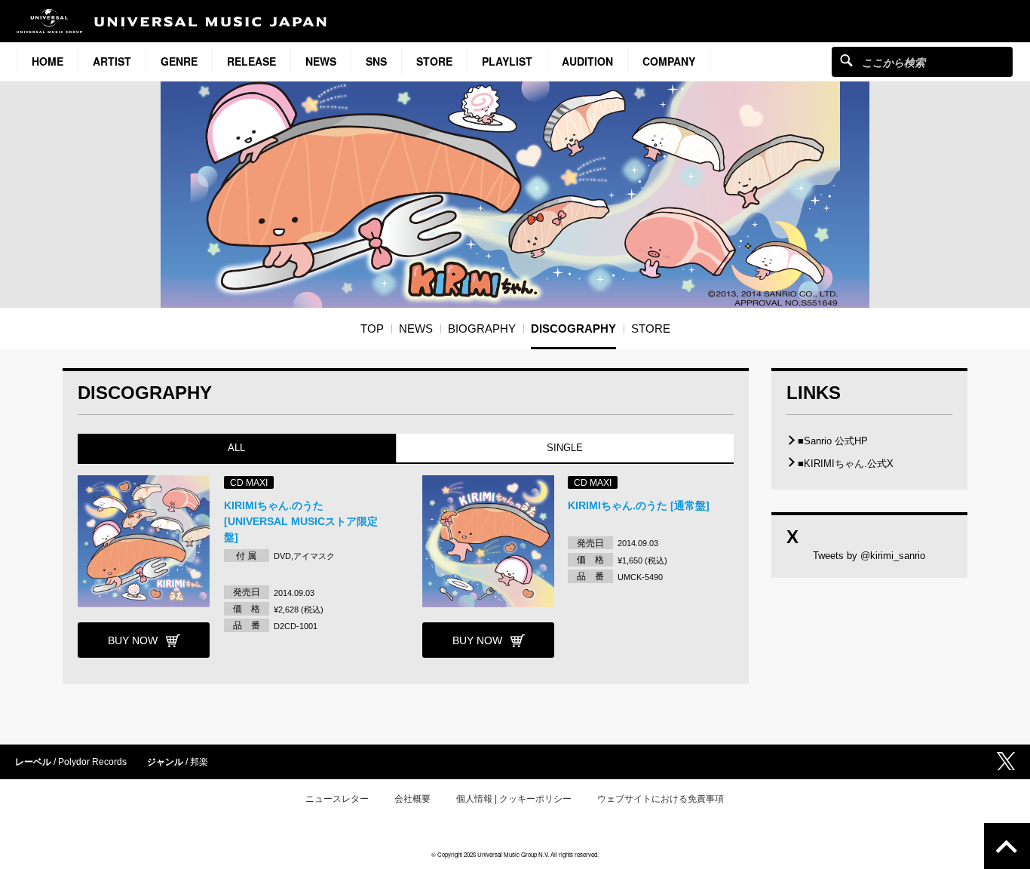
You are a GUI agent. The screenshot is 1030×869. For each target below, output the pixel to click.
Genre (179, 61)
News (320, 61)
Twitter (1006, 761)
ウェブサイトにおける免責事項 (660, 798)
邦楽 (199, 762)
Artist (112, 61)
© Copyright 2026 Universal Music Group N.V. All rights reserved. (515, 854)
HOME (47, 61)
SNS (376, 61)
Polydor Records (92, 762)
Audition (587, 61)
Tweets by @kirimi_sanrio (869, 555)
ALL (236, 447)
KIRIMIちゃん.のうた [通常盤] (639, 505)
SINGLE (565, 447)
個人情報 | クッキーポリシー (514, 798)
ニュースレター (337, 798)
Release (251, 61)
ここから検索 (846, 60)
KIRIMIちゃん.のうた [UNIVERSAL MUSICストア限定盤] (301, 521)
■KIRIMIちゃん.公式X (846, 463)
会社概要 (412, 798)
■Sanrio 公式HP (833, 441)
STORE (434, 61)
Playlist (507, 61)
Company (668, 61)
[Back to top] (1007, 846)
